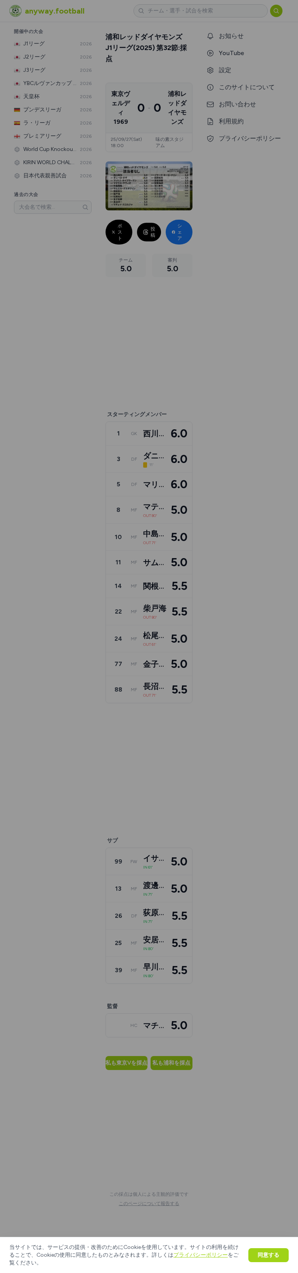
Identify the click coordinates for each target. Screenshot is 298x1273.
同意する (268, 1255)
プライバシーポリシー (200, 1255)
